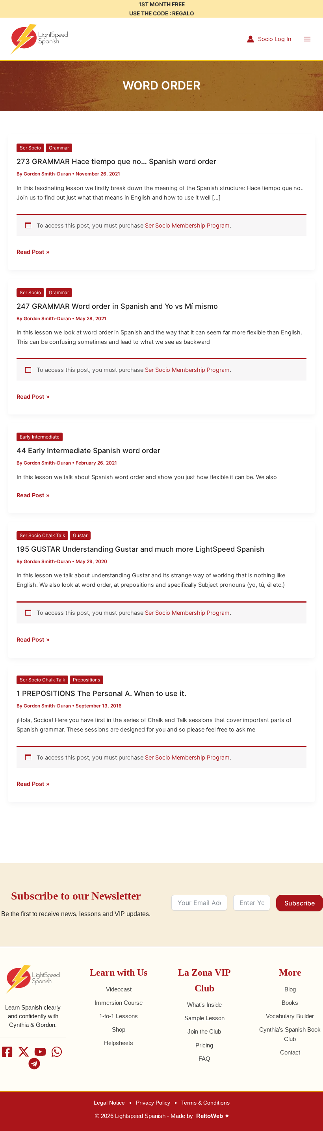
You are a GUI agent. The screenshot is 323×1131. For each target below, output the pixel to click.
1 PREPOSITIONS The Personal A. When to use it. (101, 693)
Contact (290, 1052)
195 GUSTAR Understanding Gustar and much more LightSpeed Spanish (140, 549)
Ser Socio (30, 148)
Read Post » (33, 251)
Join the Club (204, 1031)
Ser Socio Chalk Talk (42, 535)
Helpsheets (118, 1043)
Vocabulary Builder (290, 1016)
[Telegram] (34, 1063)
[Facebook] (7, 1052)
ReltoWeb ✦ (213, 1116)
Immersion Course (119, 1003)
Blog (290, 989)
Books (290, 1003)
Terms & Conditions (205, 1102)
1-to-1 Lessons (118, 1016)
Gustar (80, 535)
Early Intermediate (39, 437)
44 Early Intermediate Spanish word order (88, 450)
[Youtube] (40, 1052)
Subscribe (299, 903)
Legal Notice (109, 1102)
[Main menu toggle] (307, 39)
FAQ (204, 1059)
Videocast (119, 989)
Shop (118, 1029)
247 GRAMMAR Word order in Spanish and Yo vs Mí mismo (117, 306)
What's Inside (204, 1005)
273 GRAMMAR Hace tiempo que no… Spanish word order (116, 161)
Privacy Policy (153, 1102)
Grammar (59, 148)
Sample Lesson (204, 1018)
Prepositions (86, 680)
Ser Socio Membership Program (187, 225)
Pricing (204, 1045)
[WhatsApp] (57, 1052)
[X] (24, 1052)
